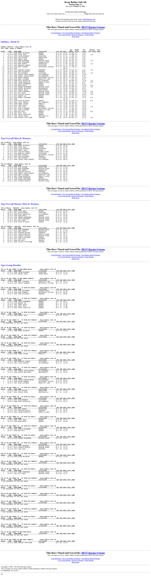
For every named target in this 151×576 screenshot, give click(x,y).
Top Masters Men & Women (91, 33)
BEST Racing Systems (93, 27)
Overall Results (56, 33)
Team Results (89, 35)
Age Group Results (64, 35)
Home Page (75, 36)
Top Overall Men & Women (71, 33)
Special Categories (78, 35)
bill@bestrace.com (89, 19)
